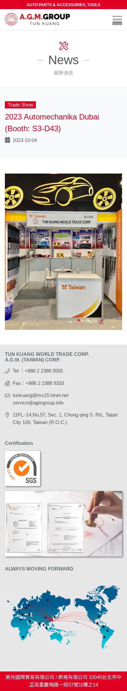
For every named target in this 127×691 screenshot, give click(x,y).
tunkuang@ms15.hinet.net (40, 395)
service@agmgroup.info (38, 402)
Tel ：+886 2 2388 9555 (38, 371)
